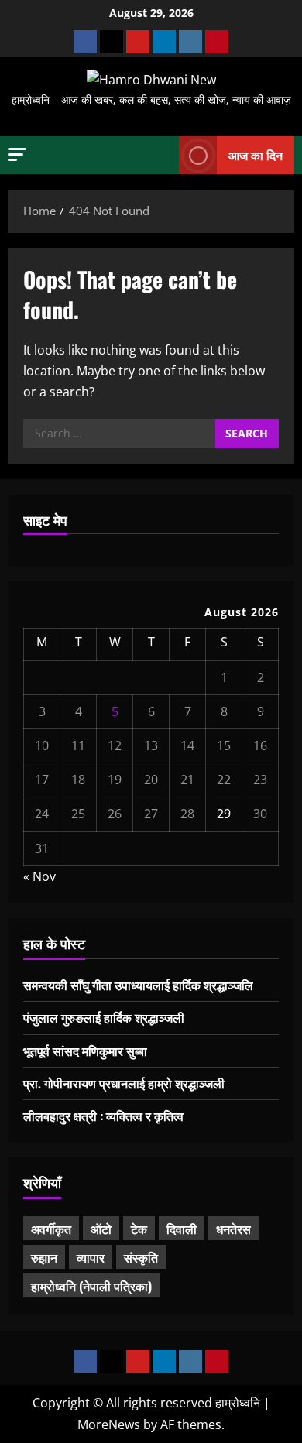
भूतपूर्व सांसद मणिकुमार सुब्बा (85, 1050)
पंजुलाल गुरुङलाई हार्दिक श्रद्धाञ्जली (103, 1017)
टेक (139, 1228)
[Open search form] (159, 155)
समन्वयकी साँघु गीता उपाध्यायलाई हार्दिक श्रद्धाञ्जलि (138, 984)
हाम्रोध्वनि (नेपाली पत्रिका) (91, 1286)
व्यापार (91, 1257)
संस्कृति (141, 1257)
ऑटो (101, 1228)
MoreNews (108, 1424)
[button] (17, 154)
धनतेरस (233, 1228)
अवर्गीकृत (51, 1228)
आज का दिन (255, 155)
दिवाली (181, 1228)
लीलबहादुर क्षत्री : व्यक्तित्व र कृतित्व (103, 1115)
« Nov (39, 876)
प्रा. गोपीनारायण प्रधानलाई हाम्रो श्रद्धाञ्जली (124, 1083)
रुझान (44, 1257)
